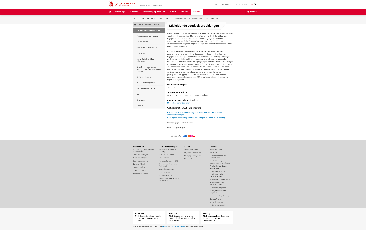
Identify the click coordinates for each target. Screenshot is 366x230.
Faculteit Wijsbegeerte (218, 188)
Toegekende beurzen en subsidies (186, 18)
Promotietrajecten (139, 170)
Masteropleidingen (140, 158)
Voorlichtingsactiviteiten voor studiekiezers (143, 150)
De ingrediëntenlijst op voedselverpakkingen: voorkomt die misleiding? (197, 118)
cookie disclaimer (178, 226)
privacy (165, 226)
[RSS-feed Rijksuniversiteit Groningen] (189, 136)
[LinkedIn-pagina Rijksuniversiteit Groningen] (186, 136)
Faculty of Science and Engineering (218, 192)
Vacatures (213, 153)
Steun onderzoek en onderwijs (195, 159)
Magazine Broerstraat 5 (192, 153)
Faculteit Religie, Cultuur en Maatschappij (219, 167)
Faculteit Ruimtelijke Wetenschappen (217, 183)
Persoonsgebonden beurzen (210, 18)
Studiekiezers (138, 146)
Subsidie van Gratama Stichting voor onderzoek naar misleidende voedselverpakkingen (194, 113)
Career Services (164, 172)
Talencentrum (164, 158)
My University (227, 4)
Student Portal (241, 4)
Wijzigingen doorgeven (192, 156)
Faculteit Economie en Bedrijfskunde (218, 157)
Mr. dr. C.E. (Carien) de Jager (178, 103)
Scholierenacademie (140, 161)
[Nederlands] (249, 4)
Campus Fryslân (215, 199)
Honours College (139, 167)
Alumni (187, 146)
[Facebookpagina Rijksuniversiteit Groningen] (184, 136)
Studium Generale (165, 175)
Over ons (136, 18)
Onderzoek (168, 18)
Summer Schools (139, 164)
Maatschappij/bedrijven (168, 146)
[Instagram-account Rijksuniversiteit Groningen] (191, 136)
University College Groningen (220, 196)
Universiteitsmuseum (166, 169)
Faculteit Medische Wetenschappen (216, 175)
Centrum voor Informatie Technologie (168, 165)
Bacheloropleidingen (140, 155)
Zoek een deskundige (166, 155)
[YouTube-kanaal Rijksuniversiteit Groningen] (194, 136)
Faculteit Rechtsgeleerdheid (152, 18)
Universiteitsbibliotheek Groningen (167, 150)
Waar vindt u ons (216, 150)
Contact (215, 4)
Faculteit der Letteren (217, 171)
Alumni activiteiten (191, 150)
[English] (252, 4)
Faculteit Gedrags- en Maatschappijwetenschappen (220, 162)
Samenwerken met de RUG (168, 161)
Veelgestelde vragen (140, 173)
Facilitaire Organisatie (217, 205)
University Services (216, 202)
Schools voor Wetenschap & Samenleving (169, 179)
